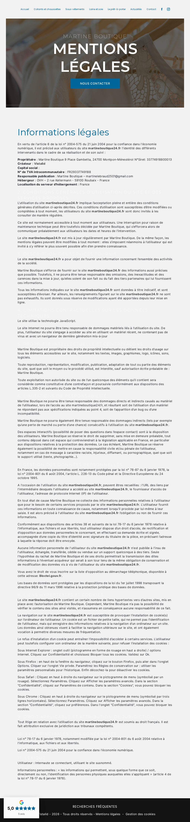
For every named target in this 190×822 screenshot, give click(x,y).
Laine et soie (96, 9)
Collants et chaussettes (47, 9)
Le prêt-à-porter (117, 9)
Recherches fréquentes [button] (95, 806)
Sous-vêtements (74, 9)
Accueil (25, 9)
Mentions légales (108, 814)
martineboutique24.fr (104, 148)
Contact (151, 9)
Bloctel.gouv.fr (50, 576)
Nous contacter (95, 83)
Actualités (136, 9)
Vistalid (39, 163)
